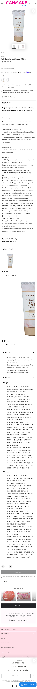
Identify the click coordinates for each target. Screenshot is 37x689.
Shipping (3, 68)
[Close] (34, 660)
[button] (30, 3)
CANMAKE (3, 56)
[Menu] (2, 3)
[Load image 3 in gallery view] (23, 47)
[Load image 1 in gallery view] (14, 47)
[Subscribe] (35, 653)
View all (18, 605)
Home (2, 52)
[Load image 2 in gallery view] (19, 47)
